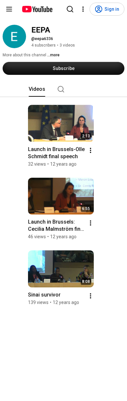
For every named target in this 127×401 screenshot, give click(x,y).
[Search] (70, 9)
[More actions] (90, 150)
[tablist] (63, 89)
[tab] (37, 89)
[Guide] (9, 9)
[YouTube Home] (37, 9)
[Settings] (83, 9)
